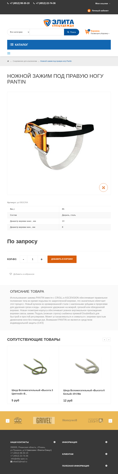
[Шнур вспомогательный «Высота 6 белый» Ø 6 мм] (84, 366)
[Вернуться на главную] (8, 61)
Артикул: (11, 202)
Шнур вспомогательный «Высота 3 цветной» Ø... (32, 392)
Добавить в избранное (23, 274)
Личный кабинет (100, 10)
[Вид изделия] (20, 420)
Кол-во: (12, 259)
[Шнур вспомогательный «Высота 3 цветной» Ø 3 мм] (33, 366)
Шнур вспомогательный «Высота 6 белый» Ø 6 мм (84, 392)
